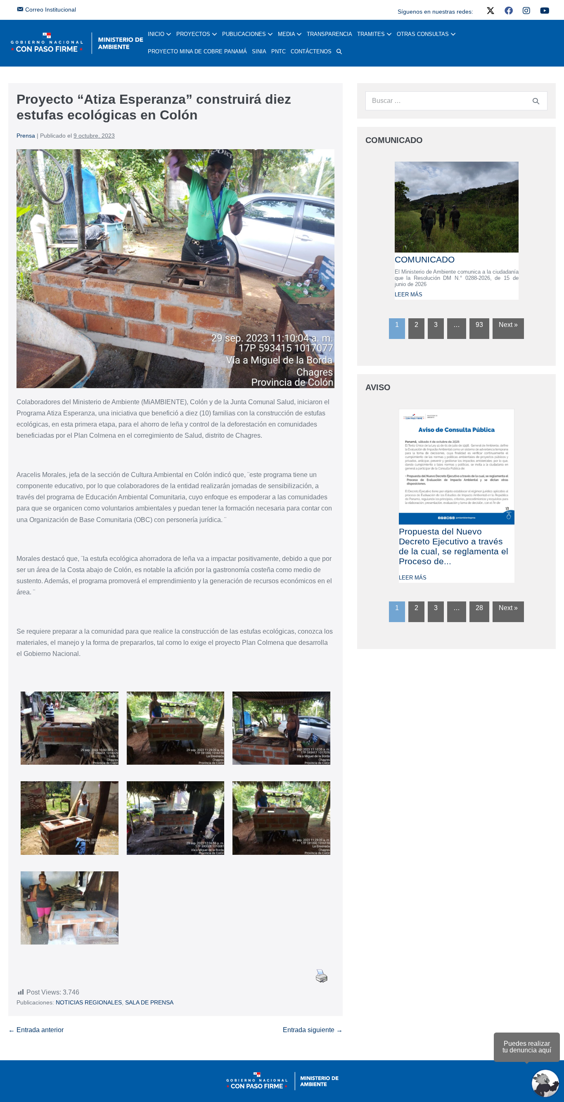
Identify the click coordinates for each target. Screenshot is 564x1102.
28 (479, 607)
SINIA (259, 51)
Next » (508, 324)
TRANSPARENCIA (329, 34)
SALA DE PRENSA (149, 1002)
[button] (339, 51)
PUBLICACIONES (245, 34)
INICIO (157, 34)
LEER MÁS (408, 294)
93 (479, 324)
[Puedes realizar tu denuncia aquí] (545, 1083)
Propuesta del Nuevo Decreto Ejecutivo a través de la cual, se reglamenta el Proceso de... (453, 546)
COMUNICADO (425, 259)
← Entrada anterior (36, 1029)
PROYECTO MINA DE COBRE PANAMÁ (197, 51)
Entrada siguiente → (313, 1029)
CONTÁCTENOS (311, 51)
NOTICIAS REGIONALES (89, 1002)
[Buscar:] (456, 100)
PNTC (278, 51)
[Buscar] (535, 100)
